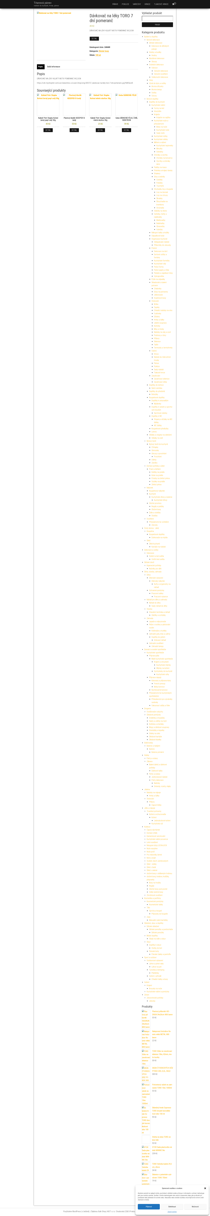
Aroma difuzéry (157, 86)
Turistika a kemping (156, 970)
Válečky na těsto (160, 211)
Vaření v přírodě (155, 976)
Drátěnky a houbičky (157, 718)
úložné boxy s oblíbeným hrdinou (159, 873)
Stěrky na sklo (154, 733)
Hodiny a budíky (155, 52)
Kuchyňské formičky (162, 260)
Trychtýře (160, 186)
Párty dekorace (157, 780)
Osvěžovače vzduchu (155, 712)
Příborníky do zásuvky (162, 245)
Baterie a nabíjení (153, 746)
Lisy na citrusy (162, 195)
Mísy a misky (159, 329)
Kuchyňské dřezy (160, 500)
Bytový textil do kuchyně (158, 444)
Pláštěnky (155, 973)
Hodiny (154, 55)
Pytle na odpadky (158, 279)
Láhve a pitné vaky (156, 963)
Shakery (157, 173)
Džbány (157, 316)
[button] (205, 1188)
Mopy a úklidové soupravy (159, 727)
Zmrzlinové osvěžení (154, 895)
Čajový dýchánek (153, 830)
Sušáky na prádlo (158, 481)
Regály (151, 886)
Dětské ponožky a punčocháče (161, 929)
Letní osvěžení (152, 842)
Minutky (159, 148)
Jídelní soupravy (160, 323)
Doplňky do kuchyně (157, 102)
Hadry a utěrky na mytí (157, 721)
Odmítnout (172, 1207)
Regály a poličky (158, 506)
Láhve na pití (156, 967)
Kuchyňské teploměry (164, 145)
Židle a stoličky (155, 512)
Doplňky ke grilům (158, 637)
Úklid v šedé (151, 867)
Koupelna (150, 531)
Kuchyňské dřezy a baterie (162, 497)
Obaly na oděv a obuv (157, 939)
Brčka (156, 304)
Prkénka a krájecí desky (163, 170)
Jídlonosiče (158, 295)
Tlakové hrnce (161, 4)
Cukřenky (157, 313)
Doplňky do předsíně (157, 391)
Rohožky (155, 394)
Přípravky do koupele (160, 914)
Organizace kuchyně (159, 239)
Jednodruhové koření (162, 820)
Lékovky (152, 1001)
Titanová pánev (43, 2)
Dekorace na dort (160, 251)
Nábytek (150, 488)
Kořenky (157, 326)
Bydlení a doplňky (151, 36)
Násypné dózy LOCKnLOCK (157, 845)
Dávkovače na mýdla (159, 537)
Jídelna (147, 789)
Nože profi (151, 852)
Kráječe (157, 114)
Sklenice (157, 341)
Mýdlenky (157, 404)
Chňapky (155, 447)
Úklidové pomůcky (154, 715)
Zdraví (146, 995)
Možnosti (195, 1207)
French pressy (159, 683)
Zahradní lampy (157, 646)
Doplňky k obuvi (155, 945)
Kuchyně (152, 494)
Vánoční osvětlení (161, 74)
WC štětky (158, 425)
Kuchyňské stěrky (161, 139)
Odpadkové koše (158, 236)
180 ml (98, 55)
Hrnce (147, 4)
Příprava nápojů (155, 677)
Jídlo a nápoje (149, 808)
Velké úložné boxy (156, 892)
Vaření (154, 351)
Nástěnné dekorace (156, 58)
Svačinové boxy (160, 298)
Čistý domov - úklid (151, 528)
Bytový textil (151, 441)
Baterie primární (158, 752)
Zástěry (154, 463)
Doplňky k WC (157, 416)
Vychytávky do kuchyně (163, 671)
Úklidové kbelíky (155, 739)
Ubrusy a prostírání (159, 453)
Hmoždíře (157, 111)
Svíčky (154, 93)
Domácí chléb (152, 833)
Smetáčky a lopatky (156, 730)
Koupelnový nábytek (157, 491)
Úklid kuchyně (154, 544)
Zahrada (150, 618)
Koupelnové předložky (160, 428)
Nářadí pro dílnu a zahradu (157, 599)
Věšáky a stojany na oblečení (160, 435)
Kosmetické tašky (156, 904)
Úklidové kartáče (155, 736)
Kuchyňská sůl (157, 823)
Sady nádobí (159, 369)
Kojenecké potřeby (154, 565)
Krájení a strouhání (161, 662)
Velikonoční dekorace (160, 77)
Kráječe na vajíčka (163, 117)
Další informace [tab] (53, 67)
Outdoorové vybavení (155, 960)
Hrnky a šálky (159, 320)
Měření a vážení (160, 142)
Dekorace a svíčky (151, 550)
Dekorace (150, 553)
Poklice (125, 4)
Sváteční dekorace (156, 64)
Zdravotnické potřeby (155, 998)
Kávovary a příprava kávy (161, 680)
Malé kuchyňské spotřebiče (162, 659)
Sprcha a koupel (155, 911)
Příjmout (149, 1207)
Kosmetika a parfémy (152, 898)
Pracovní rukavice (161, 596)
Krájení (149, 985)
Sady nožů (160, 133)
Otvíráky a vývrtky (161, 155)
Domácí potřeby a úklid (155, 466)
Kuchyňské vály (160, 264)
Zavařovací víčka (160, 382)
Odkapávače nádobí (161, 242)
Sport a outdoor (150, 957)
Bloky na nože (161, 127)
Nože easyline (152, 848)
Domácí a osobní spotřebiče (155, 649)
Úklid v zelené (152, 870)
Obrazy (154, 61)
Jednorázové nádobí (159, 777)
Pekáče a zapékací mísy (163, 273)
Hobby (146, 755)
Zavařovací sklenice (161, 379)
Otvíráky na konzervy (164, 158)
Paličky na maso (160, 167)
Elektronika (148, 743)
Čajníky (156, 307)
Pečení (154, 248)
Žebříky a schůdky (159, 615)
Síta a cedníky (159, 177)
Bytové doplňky (152, 99)
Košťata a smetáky (156, 724)
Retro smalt (151, 858)
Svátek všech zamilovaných (157, 861)
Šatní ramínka (157, 388)
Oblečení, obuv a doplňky (153, 923)
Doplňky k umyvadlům (160, 400)
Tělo (148, 907)
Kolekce (147, 827)
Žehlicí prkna (156, 484)
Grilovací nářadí (160, 640)
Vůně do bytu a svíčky (157, 83)
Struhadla (160, 208)
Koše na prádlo (157, 475)
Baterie (152, 749)
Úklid (148, 540)
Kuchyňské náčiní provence (157, 839)
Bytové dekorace (153, 40)
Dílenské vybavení (156, 578)
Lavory (154, 431)
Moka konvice (159, 687)
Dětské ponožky (158, 932)
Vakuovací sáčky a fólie (161, 705)
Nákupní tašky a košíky (160, 232)
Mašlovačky (160, 220)
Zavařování (156, 376)
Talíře (156, 344)
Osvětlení (150, 519)
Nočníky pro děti (155, 568)
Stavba (149, 609)
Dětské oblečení (153, 926)
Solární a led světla (156, 556)
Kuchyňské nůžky (160, 136)
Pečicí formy (159, 267)
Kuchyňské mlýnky (163, 665)
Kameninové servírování (156, 836)
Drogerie (147, 708)
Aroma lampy (157, 89)
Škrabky (159, 198)
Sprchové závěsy (160, 413)
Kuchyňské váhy (162, 674)
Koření (154, 817)
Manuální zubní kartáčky (158, 920)
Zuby (148, 917)
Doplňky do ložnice (156, 385)
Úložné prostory (155, 503)
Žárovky (155, 525)
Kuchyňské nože (162, 130)
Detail (94, 38)
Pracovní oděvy (157, 593)
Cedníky (159, 180)
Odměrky (159, 152)
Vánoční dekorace (161, 71)
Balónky (157, 783)
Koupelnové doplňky (157, 397)
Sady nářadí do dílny (159, 606)
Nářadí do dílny (155, 603)
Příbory (156, 338)
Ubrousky (155, 450)
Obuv (149, 942)
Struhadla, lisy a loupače (163, 189)
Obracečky (160, 226)
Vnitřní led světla (158, 559)
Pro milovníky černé (154, 855)
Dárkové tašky (157, 771)
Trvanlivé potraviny (154, 811)
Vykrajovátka (159, 276)
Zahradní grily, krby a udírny (159, 634)
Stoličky (155, 515)
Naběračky (160, 223)
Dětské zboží (149, 562)
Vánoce (155, 68)
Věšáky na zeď (157, 438)
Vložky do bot (157, 948)
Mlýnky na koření (162, 668)
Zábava (149, 761)
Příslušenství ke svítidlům (159, 522)
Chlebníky (157, 288)
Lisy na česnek (162, 192)
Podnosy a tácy (160, 335)
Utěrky (154, 460)
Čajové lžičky (156, 805)
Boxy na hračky (155, 883)
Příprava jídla (154, 655)
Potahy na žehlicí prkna (161, 478)
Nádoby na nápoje (154, 792)
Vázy (151, 80)
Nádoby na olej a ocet (162, 332)
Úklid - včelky (152, 864)
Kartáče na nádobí (159, 547)
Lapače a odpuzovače (157, 621)
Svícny (154, 96)
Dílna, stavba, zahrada (152, 572)
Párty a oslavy (152, 758)
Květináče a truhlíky (159, 631)
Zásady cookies (172, 1212)
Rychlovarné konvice (159, 690)
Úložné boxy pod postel (158, 889)
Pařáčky (159, 183)
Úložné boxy (104, 51)
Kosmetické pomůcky (155, 901)
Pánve (115, 4)
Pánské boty (154, 951)
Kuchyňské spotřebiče (155, 652)
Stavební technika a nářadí (159, 612)
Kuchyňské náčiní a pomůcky (158, 991)
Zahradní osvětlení (156, 643)
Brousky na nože (155, 988)
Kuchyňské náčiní (158, 105)
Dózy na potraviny (161, 292)
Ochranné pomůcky (156, 590)
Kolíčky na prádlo (158, 472)
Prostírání (158, 456)
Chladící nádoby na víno (163, 310)
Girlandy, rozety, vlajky (162, 786)
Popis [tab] (40, 67)
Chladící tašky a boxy (160, 979)
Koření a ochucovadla (157, 814)
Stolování (155, 301)
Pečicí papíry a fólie (161, 270)
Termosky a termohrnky (163, 348)
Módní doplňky (152, 936)
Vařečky (137, 4)
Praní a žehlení (155, 469)
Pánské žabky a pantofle (161, 954)
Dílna (148, 575)
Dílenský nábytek (158, 581)
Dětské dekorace (155, 43)
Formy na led (159, 108)
